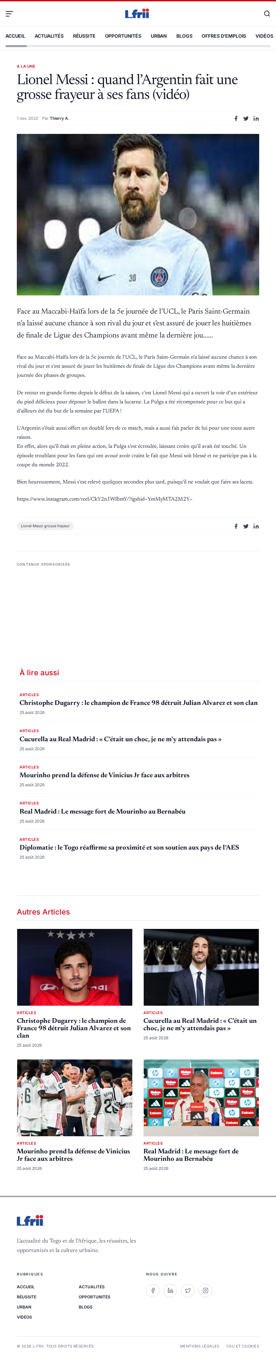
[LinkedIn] (170, 1290)
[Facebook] (153, 1290)
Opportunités (123, 36)
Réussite (84, 36)
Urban (159, 36)
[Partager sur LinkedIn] (256, 118)
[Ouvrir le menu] (12, 14)
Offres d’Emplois (224, 36)
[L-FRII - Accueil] (138, 14)
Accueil (15, 36)
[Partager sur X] (246, 118)
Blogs (184, 36)
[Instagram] (205, 1290)
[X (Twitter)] (188, 1290)
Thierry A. (59, 118)
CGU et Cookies (242, 1346)
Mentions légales (199, 1346)
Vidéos (264, 36)
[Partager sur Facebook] (236, 118)
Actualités (49, 36)
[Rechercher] (264, 14)
